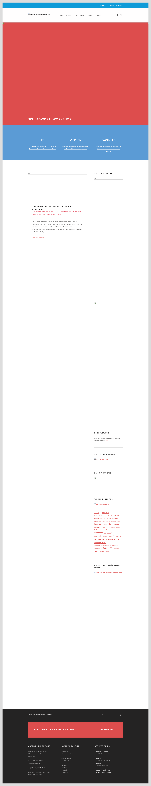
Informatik (97, 536)
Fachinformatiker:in (115, 527)
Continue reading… (38, 237)
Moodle (111, 5)
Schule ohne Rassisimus (99, 545)
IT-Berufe (118, 536)
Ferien (112, 529)
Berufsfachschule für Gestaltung (100, 515)
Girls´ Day (109, 533)
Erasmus (118, 521)
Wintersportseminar (104, 551)
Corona (105, 518)
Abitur (96, 513)
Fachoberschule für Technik (102, 530)
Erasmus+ (98, 524)
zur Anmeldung (106, 729)
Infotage (110, 536)
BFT (112, 516)
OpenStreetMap (106, 772)
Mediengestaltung (100, 543)
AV (100, 512)
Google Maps (106, 770)
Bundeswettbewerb (98, 518)
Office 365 (119, 5)
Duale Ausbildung (106, 521)
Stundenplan (103, 5)
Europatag (98, 527)
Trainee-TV (107, 548)
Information (104, 536)
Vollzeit (97, 551)
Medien (101, 539)
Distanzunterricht (113, 518)
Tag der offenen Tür (114, 545)
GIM (105, 533)
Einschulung (113, 521)
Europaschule (114, 524)
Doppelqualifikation (98, 521)
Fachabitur (106, 527)
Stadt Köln (107, 545)
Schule (68, 15)
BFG (109, 516)
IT (113, 536)
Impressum (50, 715)
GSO (113, 533)
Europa (90, 15)
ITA (95, 539)
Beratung (112, 512)
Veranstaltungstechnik (116, 548)
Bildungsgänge (79, 15)
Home (62, 15)
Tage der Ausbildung (98, 548)
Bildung (116, 516)
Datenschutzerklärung (37, 715)
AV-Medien (105, 513)
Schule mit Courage (111, 543)
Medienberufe (112, 539)
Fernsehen (98, 533)
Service (99, 15)
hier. (107, 440)
